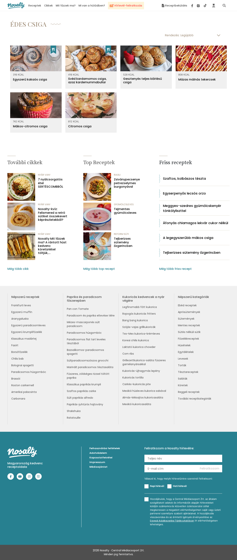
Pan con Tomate (78, 309)
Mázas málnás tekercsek (197, 79)
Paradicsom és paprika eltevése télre (91, 315)
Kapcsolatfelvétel (100, 457)
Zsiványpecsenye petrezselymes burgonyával (127, 183)
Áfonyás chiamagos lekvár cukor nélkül (195, 223)
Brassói (15, 378)
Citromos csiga (79, 126)
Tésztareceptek (188, 372)
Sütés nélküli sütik (189, 332)
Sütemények (186, 319)
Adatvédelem (98, 453)
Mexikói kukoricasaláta (136, 404)
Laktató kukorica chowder (139, 347)
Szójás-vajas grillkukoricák (139, 327)
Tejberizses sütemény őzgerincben (123, 242)
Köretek (183, 385)
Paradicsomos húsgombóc (28, 372)
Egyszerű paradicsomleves (28, 325)
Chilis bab (17, 359)
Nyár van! (44, 175)
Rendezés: (172, 35)
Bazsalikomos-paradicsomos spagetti (85, 352)
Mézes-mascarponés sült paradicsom (83, 324)
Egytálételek (186, 352)
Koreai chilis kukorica (135, 340)
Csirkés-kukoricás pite (136, 384)
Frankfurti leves (21, 305)
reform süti (121, 234)
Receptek (34, 5)
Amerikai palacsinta (24, 392)
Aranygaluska (20, 319)
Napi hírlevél (157, 485)
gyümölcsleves (124, 204)
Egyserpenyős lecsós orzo (184, 193)
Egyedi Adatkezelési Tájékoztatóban (172, 520)
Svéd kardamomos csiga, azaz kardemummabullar (87, 80)
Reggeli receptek (189, 392)
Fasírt (14, 345)
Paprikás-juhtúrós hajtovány (85, 404)
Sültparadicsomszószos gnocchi (87, 360)
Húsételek (184, 345)
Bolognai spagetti (22, 365)
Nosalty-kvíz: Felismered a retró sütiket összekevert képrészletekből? (52, 214)
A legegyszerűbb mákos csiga (188, 237)
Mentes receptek (189, 325)
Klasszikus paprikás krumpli (84, 384)
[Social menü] (198, 5)
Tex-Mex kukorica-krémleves (141, 334)
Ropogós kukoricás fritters (139, 314)
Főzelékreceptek (188, 339)
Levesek (183, 359)
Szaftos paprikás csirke (81, 391)
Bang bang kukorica (135, 320)
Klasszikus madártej (23, 339)
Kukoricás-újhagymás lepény (141, 371)
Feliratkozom (209, 468)
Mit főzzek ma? (66, 5)
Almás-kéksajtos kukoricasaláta (142, 397)
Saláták (182, 378)
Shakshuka (74, 411)
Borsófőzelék (19, 352)
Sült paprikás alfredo (80, 398)
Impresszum (97, 462)
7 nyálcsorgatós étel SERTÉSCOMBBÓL (50, 183)
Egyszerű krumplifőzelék (26, 332)
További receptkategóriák (194, 398)
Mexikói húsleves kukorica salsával (144, 391)
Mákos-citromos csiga (30, 126)
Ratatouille (74, 418)
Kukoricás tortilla (132, 377)
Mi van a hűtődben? (92, 5)
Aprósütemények (189, 312)
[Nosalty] (16, 5)
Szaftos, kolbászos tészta (184, 178)
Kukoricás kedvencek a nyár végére (143, 299)
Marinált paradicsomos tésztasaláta (90, 367)
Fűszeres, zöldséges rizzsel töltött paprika (88, 376)
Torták (182, 365)
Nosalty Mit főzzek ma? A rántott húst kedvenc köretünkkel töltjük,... (52, 246)
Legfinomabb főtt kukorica (139, 307)
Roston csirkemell (22, 385)
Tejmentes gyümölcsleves (125, 210)
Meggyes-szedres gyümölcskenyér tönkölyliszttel (192, 208)
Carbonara (18, 398)
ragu (117, 175)
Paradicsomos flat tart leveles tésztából (86, 341)
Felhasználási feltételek (104, 448)
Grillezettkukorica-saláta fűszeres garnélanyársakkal (144, 362)
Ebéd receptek (187, 305)
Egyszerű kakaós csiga (30, 79)
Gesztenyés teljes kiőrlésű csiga (142, 80)
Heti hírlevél (180, 485)
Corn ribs (128, 354)
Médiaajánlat (98, 467)
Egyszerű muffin (21, 312)
